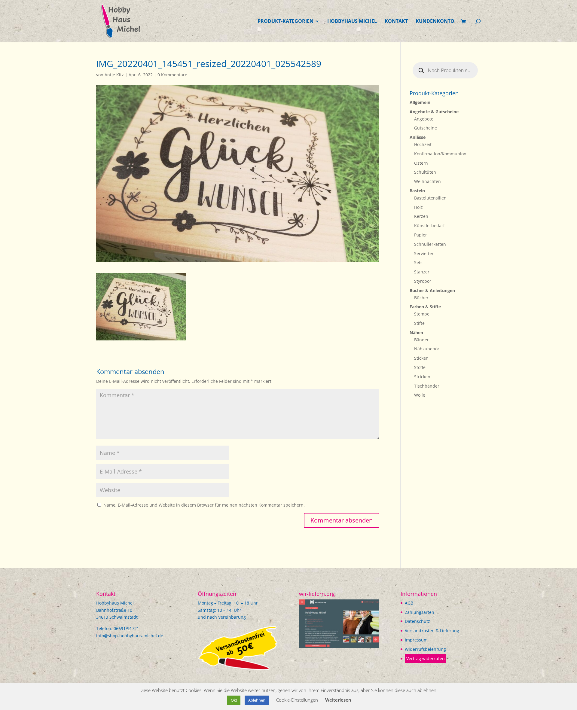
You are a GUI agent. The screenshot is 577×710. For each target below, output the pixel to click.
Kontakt (396, 21)
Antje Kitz (114, 75)
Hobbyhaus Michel (352, 21)
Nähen (416, 332)
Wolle (419, 395)
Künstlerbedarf (429, 225)
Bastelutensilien (430, 198)
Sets (418, 262)
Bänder (421, 340)
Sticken (421, 358)
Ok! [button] (234, 700)
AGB (409, 603)
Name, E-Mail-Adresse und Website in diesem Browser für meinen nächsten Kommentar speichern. (204, 505)
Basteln (417, 190)
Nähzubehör (426, 349)
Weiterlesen (338, 700)
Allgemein (420, 102)
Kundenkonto (435, 21)
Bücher (421, 297)
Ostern (421, 163)
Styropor (422, 281)
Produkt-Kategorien (285, 21)
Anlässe (418, 137)
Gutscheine (425, 128)
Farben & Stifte (425, 306)
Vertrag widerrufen (425, 658)
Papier (420, 235)
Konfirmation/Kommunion (440, 154)
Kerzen (421, 216)
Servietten (424, 253)
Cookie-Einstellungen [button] (297, 700)
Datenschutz (417, 621)
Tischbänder (426, 386)
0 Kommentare (172, 75)
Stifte (419, 323)
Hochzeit (423, 144)
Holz (418, 207)
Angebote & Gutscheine (434, 111)
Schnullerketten (430, 244)
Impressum (416, 640)
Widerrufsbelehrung (425, 649)
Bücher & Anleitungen (432, 290)
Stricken (422, 376)
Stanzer (421, 272)
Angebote (423, 119)
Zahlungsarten (419, 612)
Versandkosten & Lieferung (432, 630)
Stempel (422, 314)
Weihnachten (427, 181)
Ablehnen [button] (256, 700)
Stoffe (420, 367)
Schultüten (425, 172)
